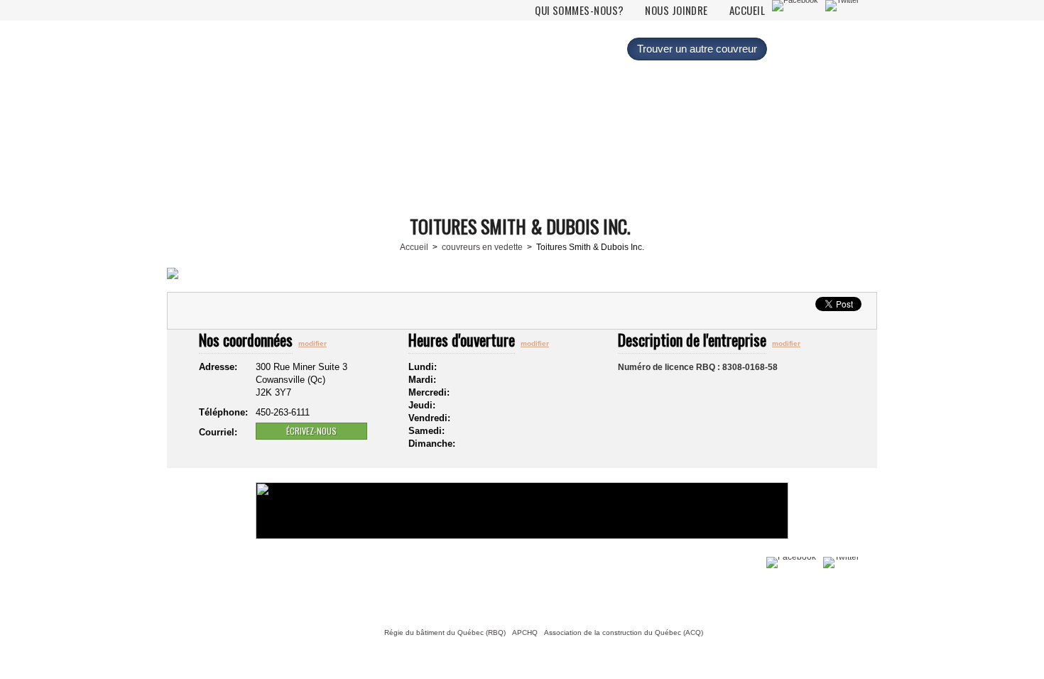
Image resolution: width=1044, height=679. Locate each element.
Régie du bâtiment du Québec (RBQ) (445, 632)
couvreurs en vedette (482, 247)
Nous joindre (676, 10)
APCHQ (525, 632)
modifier (312, 343)
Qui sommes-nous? (579, 10)
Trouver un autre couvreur (697, 49)
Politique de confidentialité (310, 585)
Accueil (747, 10)
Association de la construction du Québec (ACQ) (623, 632)
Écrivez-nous (311, 431)
